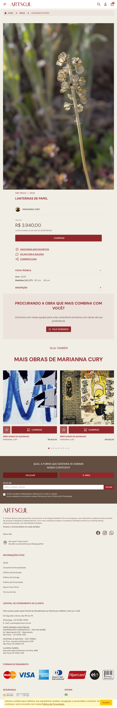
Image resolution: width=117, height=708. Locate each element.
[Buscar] (99, 4)
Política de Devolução (12, 572)
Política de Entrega (11, 577)
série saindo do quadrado (16, 436)
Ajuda (5, 563)
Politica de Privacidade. (62, 496)
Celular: (7, 483)
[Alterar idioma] (66, 694)
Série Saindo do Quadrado (73, 436)
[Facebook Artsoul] (98, 532)
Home (10, 13)
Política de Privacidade (13, 582)
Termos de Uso (44, 496)
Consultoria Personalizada (14, 567)
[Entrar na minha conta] (105, 4)
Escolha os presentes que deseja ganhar (26, 544)
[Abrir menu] (5, 4)
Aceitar (106, 702)
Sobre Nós (7, 534)
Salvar (109, 487)
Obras (22, 13)
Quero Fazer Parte (11, 587)
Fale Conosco (60, 329)
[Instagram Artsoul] (104, 532)
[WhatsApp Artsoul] (111, 532)
